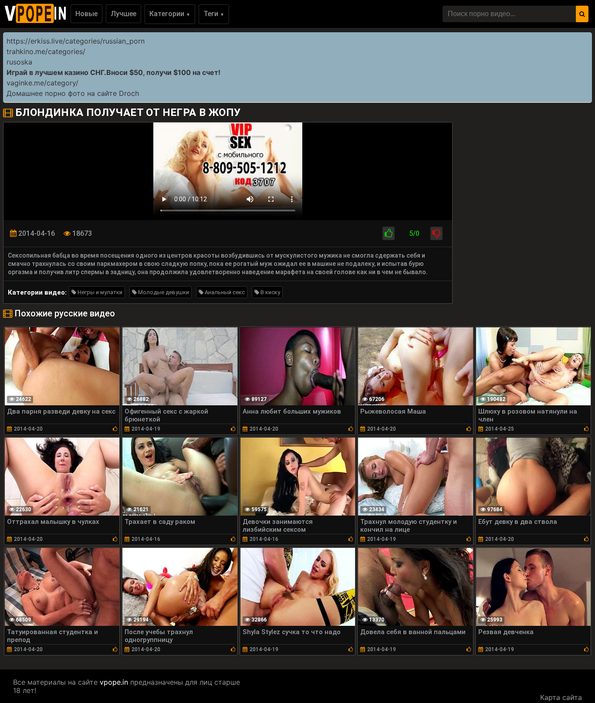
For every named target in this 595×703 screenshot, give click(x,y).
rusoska (19, 62)
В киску (269, 292)
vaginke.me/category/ (42, 82)
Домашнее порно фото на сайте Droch (73, 93)
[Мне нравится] (388, 233)
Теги (213, 14)
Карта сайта (561, 697)
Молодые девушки (163, 292)
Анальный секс (224, 292)
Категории (169, 14)
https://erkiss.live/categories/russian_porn (76, 41)
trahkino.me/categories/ (46, 51)
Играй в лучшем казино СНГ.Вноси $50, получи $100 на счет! (113, 72)
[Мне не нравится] (436, 233)
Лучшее (123, 14)
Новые (86, 14)
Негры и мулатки (99, 292)
